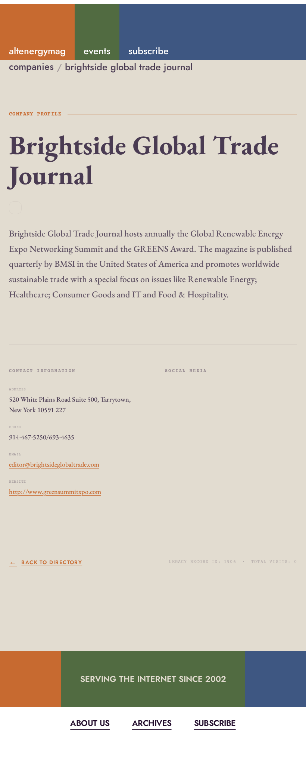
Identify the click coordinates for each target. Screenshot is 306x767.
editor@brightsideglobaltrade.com (54, 464)
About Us (90, 723)
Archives (152, 723)
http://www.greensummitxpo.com (55, 491)
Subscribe (215, 723)
